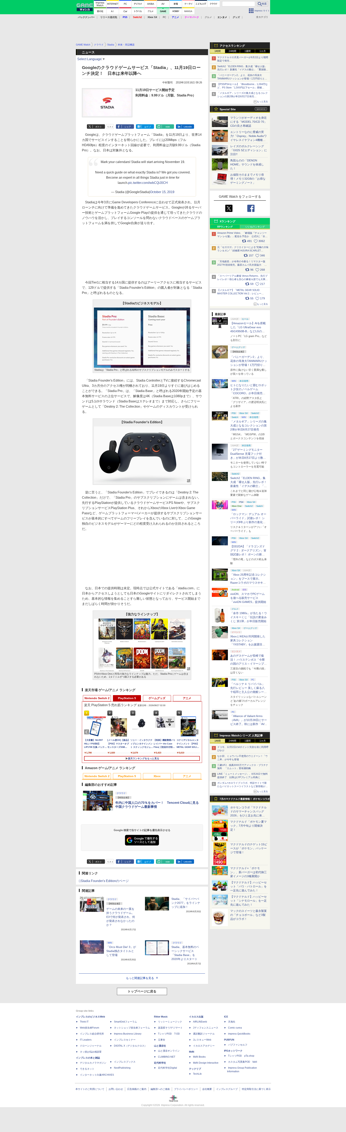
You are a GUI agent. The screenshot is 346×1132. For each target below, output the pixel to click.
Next (196, 732)
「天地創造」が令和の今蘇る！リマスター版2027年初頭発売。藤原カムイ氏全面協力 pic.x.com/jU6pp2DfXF (241, 265)
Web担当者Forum (89, 1027)
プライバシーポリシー (186, 1089)
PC (164, 17)
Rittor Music (161, 1016)
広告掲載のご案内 (136, 1089)
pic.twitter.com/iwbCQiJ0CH (148, 182)
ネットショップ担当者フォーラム (132, 1027)
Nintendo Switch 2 (97, 698)
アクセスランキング (232, 45)
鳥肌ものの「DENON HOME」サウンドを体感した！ (247, 164)
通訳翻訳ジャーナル (204, 1033)
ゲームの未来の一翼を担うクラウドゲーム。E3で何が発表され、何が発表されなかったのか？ (120, 916)
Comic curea (235, 1027)
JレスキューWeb (202, 1039)
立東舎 (161, 1039)
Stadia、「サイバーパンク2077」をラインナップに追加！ (185, 902)
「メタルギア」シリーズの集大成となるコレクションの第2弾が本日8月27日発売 (248, 425)
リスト (110, 127)
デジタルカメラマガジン (93, 1062)
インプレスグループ (227, 1089)
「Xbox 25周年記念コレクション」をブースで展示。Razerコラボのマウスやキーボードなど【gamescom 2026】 (248, 582)
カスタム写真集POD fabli (242, 1061)
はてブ (147, 127)
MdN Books (199, 1056)
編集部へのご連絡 (160, 1089)
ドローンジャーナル (91, 1045)
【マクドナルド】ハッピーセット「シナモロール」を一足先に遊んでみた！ (248, 900)
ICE (226, 1016)
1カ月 (263, 51)
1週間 (247, 51)
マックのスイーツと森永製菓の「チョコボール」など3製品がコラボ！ (248, 914)
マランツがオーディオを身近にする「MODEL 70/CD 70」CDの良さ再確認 (248, 121)
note (168, 127)
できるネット (87, 1068)
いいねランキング (255, 226)
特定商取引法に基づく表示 (256, 1089)
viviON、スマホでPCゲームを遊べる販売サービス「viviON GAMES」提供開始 (248, 597)
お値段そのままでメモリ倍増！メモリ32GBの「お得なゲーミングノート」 (248, 178)
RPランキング (225, 226)
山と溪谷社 (160, 1045)
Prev (87, 732)
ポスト (98, 127)
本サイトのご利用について (89, 1089)
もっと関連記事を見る (140, 978)
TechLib (197, 1073)
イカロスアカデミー (204, 1045)
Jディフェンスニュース (205, 1027)
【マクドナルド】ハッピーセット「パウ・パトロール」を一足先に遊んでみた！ (248, 886)
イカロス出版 (196, 1016)
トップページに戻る (142, 991)
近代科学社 (160, 1062)
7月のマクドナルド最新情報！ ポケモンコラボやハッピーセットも (245, 800)
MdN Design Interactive (205, 1062)
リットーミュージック (170, 1021)
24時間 (232, 51)
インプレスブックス (125, 1061)
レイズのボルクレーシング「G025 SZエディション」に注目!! (248, 150)
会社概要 (207, 1089)
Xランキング (227, 221)
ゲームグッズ (157, 698)
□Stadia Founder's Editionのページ (104, 881)
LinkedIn (188, 127)
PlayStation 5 (127, 698)
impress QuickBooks (239, 1033)
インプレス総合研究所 (92, 1033)
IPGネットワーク (233, 1050)
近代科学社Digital (167, 1067)
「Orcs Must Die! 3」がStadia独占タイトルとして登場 (121, 951)
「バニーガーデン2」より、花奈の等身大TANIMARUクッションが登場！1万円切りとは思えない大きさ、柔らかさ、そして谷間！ (248, 365)
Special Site (228, 109)
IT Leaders (86, 1039)
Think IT (84, 1021)
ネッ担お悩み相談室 (91, 1051)
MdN (191, 1051)
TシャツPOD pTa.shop (241, 1055)
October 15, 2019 (162, 192)
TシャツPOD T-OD (169, 1033)
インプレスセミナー (125, 1039)
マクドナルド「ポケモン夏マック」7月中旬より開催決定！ (248, 825)
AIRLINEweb (200, 1021)
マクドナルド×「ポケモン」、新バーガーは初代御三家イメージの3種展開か (248, 872)
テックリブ (195, 1068)
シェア (127, 127)
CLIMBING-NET (166, 1056)
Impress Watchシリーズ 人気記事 (241, 735)
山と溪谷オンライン (169, 1050)
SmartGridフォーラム (125, 1021)
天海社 (231, 1021)
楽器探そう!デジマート (170, 1027)
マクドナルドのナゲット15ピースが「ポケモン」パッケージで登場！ (248, 848)
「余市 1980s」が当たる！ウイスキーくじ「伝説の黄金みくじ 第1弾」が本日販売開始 (248, 617)
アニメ (187, 698)
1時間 (217, 51)
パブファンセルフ (237, 1044)
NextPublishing (122, 1067)
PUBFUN (229, 1039)
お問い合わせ (116, 1089)
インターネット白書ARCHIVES (97, 1074)
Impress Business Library (127, 1033)
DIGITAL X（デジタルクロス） (130, 1045)
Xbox (157, 776)
